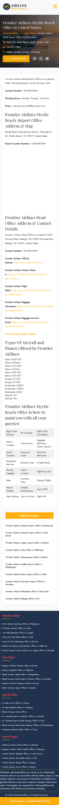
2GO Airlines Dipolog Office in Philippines (20, 623)
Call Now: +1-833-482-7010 (29, 801)
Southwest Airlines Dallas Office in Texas (19, 729)
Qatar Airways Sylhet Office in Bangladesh (20, 674)
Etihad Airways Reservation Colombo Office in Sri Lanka (26, 678)
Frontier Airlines (28, 33)
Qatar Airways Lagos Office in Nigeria (19, 687)
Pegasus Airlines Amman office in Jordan (20, 665)
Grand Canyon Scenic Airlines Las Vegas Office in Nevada (28, 650)
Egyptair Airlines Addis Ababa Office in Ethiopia (23, 749)
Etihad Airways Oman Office (14, 711)
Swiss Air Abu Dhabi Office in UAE (17, 637)
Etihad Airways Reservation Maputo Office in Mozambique (27, 725)
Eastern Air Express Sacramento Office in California (24, 645)
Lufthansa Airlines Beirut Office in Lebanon (20, 744)
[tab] (55, 6)
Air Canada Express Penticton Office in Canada (23, 716)
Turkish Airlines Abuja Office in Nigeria (19, 762)
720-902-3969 (13, 47)
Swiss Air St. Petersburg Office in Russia (20, 641)
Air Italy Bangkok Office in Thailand (17, 707)
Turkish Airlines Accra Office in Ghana (19, 766)
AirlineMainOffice (11, 33)
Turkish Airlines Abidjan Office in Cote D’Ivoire (22, 753)
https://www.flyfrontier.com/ (28, 262)
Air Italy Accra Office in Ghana (15, 703)
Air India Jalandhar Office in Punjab (17, 632)
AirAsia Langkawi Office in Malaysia (17, 670)
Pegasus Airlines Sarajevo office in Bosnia (20, 683)
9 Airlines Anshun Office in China (16, 628)
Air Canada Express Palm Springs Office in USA (23, 720)
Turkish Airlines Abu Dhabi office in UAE (19, 758)
